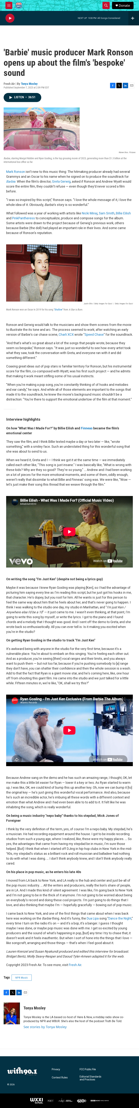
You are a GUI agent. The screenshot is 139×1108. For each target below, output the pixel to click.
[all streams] (133, 18)
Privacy (56, 1069)
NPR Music (21, 977)
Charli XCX (66, 334)
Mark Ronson (15, 172)
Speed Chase (94, 334)
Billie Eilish (123, 213)
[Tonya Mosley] (12, 1013)
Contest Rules (60, 1077)
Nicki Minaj (90, 213)
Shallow (58, 309)
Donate (124, 5)
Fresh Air (75, 965)
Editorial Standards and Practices (90, 1078)
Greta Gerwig (61, 181)
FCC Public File (88, 1069)
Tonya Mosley (29, 84)
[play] (10, 18)
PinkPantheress (23, 218)
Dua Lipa (93, 918)
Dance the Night (119, 918)
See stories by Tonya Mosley (45, 1027)
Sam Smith (107, 213)
